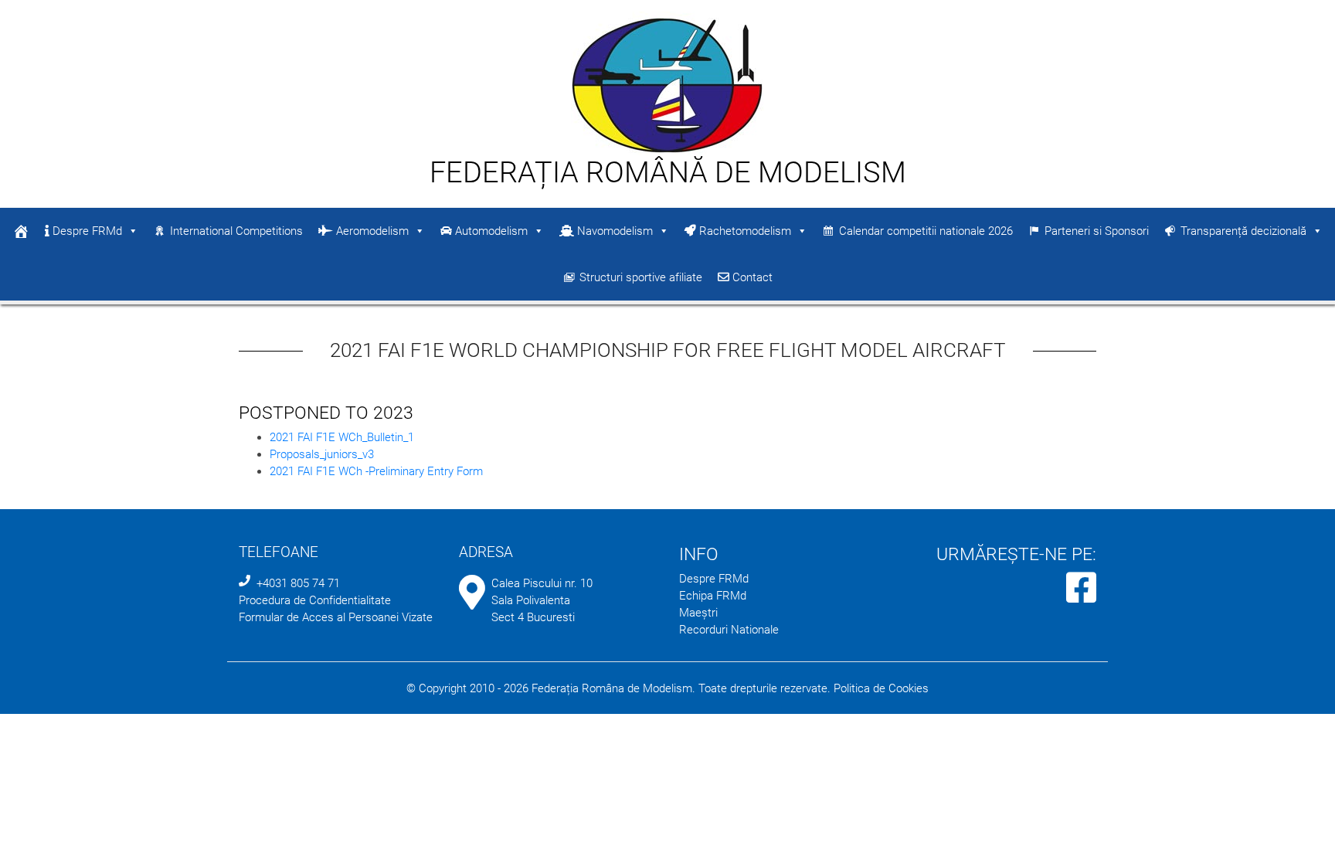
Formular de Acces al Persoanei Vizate (336, 617)
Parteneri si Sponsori (1097, 231)
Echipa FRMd (712, 596)
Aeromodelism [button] (371, 231)
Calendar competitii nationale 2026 (926, 231)
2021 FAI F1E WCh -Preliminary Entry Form (376, 471)
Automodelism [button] (490, 231)
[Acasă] (21, 231)
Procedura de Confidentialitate (315, 600)
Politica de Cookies (881, 688)
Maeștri (698, 613)
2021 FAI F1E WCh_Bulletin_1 (342, 437)
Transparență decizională (1243, 231)
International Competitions (236, 231)
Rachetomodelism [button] (743, 231)
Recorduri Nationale (729, 630)
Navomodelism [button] (613, 231)
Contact (751, 277)
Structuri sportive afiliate (640, 277)
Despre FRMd (85, 231)
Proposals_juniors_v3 (322, 454)
